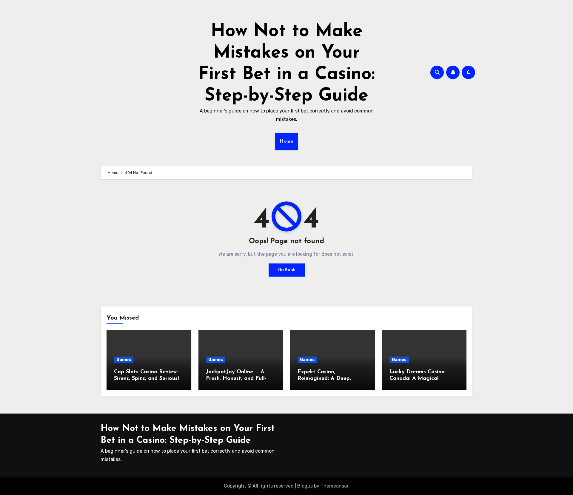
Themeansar (334, 486)
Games (123, 359)
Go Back (286, 269)
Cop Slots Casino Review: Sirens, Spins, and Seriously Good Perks (148, 378)
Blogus (305, 486)
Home (286, 141)
